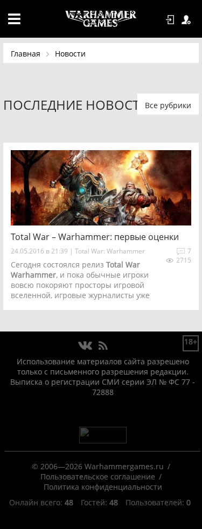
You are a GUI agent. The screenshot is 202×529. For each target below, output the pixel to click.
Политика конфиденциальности (103, 487)
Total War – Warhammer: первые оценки (95, 237)
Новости (70, 53)
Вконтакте (85, 346)
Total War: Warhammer (110, 251)
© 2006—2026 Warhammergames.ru (98, 466)
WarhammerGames (101, 19)
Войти (172, 20)
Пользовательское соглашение (97, 476)
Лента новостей (103, 346)
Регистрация (188, 20)
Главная (25, 53)
